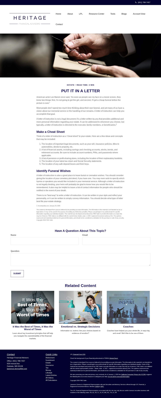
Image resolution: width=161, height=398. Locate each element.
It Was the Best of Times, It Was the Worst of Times (33, 328)
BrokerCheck (114, 358)
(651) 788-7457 (144, 2)
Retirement (50, 358)
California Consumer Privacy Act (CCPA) (133, 374)
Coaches (128, 326)
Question (15, 251)
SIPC (102, 386)
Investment (50, 360)
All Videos (49, 378)
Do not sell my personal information (118, 376)
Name (13, 235)
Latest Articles (51, 375)
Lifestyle (49, 373)
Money (48, 370)
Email (85, 235)
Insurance (50, 365)
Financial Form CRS (79, 354)
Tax (47, 368)
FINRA (97, 386)
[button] (70, 14)
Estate (48, 363)
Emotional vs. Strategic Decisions (80, 326)
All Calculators (51, 380)
